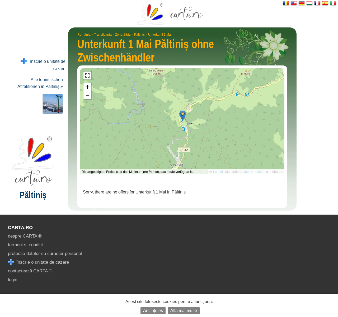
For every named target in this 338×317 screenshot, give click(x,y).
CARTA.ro (20, 227)
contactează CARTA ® (30, 270)
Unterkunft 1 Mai (160, 34)
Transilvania (103, 34)
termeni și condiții (25, 244)
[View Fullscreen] (87, 75)
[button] (182, 115)
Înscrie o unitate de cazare (46, 65)
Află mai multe (183, 310)
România (84, 34)
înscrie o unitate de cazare (42, 262)
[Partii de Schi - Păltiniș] (51, 104)
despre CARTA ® (25, 236)
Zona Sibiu (123, 34)
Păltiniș (139, 34)
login (12, 279)
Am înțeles (153, 310)
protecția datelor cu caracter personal (45, 253)
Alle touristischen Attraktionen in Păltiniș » (40, 83)
